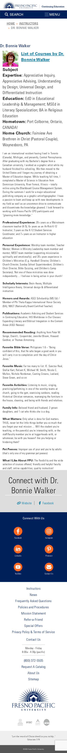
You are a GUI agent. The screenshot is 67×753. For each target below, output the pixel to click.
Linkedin (18, 555)
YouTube (18, 573)
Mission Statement (33, 613)
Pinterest (49, 555)
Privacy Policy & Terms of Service (33, 632)
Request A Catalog (33, 667)
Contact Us (49, 573)
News (33, 595)
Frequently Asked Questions (33, 601)
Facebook (48, 503)
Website (26, 503)
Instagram (49, 537)
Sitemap (33, 679)
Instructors (28, 23)
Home (11, 23)
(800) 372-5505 (33, 660)
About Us (33, 673)
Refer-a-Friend (33, 619)
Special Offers (33, 626)
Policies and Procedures (33, 607)
